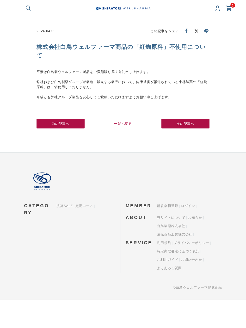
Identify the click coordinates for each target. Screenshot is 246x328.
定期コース (84, 206)
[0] (229, 8)
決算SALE (64, 206)
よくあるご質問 (169, 268)
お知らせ (195, 217)
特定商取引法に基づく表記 (178, 251)
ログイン (188, 206)
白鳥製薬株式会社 (171, 226)
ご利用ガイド (167, 259)
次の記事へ (185, 124)
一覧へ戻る (123, 124)
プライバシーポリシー (191, 243)
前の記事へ (60, 124)
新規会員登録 (167, 206)
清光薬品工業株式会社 (174, 234)
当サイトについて (171, 217)
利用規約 (164, 243)
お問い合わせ (191, 259)
